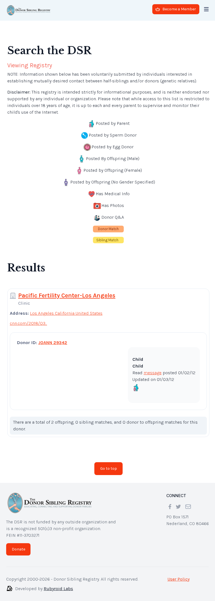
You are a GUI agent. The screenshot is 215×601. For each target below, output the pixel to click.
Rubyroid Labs (58, 584)
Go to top (108, 464)
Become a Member (179, 9)
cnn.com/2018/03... (28, 318)
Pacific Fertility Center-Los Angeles (66, 291)
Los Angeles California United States (66, 308)
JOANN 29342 (52, 338)
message (153, 368)
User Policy (178, 574)
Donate (18, 544)
